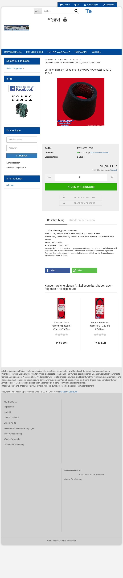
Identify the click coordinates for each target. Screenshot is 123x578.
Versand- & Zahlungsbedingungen (19, 428)
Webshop (51, 541)
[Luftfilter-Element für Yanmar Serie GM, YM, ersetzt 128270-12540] (80, 102)
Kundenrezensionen (82, 220)
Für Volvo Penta (12, 52)
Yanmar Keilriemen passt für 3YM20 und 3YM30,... (100, 325)
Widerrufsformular (12, 439)
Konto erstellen (13, 163)
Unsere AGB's (10, 423)
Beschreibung (56, 220)
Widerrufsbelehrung (13, 434)
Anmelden (22, 156)
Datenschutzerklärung (14, 444)
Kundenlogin (92, 5)
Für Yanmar (81, 52)
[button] (57, 270)
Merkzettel (109, 5)
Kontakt (7, 412)
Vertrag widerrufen (91, 474)
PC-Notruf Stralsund (68, 392)
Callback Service (11, 417)
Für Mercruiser (34, 52)
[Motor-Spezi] (16, 28)
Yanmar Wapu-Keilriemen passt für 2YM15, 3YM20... (61, 325)
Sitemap (10, 185)
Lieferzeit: (49, 152)
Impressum (9, 407)
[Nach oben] (114, 573)
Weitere (96, 52)
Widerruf (66, 5)
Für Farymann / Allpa (59, 52)
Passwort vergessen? (16, 167)
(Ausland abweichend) (99, 153)
